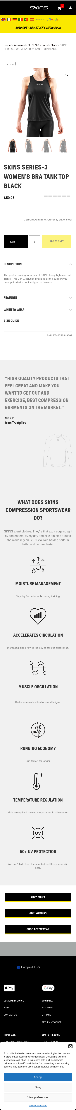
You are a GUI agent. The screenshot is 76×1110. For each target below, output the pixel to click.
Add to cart (57, 241)
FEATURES (11, 298)
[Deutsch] (15, 19)
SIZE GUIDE (11, 321)
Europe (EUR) (30, 967)
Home (7, 45)
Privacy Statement (38, 1105)
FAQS (6, 1007)
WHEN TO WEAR (14, 310)
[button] (70, 1046)
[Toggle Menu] (4, 8)
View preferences (38, 1097)
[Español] (32, 19)
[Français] (9, 19)
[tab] (38, 264)
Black (54, 45)
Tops (45, 45)
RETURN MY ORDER (52, 1022)
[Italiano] (20, 19)
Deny (38, 1087)
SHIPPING (46, 1015)
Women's (19, 45)
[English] (3, 19)
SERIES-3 (33, 45)
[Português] (26, 19)
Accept (38, 1077)
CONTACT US (10, 1015)
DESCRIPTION (13, 264)
